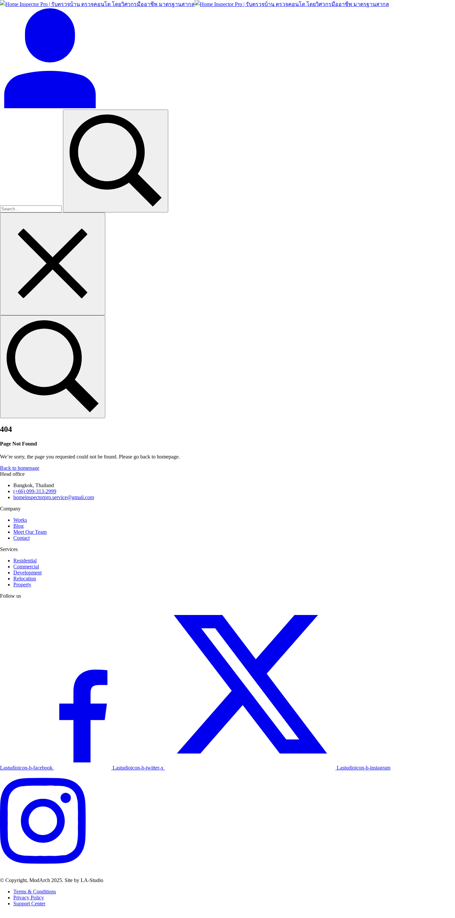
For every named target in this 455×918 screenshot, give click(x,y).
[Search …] (52, 366)
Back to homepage (19, 468)
